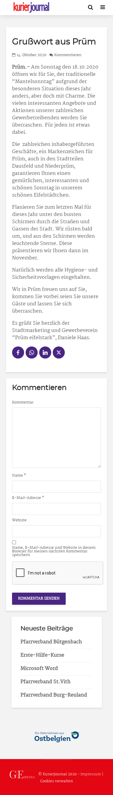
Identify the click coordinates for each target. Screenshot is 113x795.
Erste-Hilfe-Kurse (42, 655)
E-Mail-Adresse (28, 498)
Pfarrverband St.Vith (45, 682)
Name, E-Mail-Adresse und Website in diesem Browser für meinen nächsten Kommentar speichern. (54, 551)
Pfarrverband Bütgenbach (51, 642)
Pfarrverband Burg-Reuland (53, 695)
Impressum (90, 774)
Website (19, 520)
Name (19, 476)
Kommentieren (67, 55)
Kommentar (22, 402)
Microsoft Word (39, 669)
